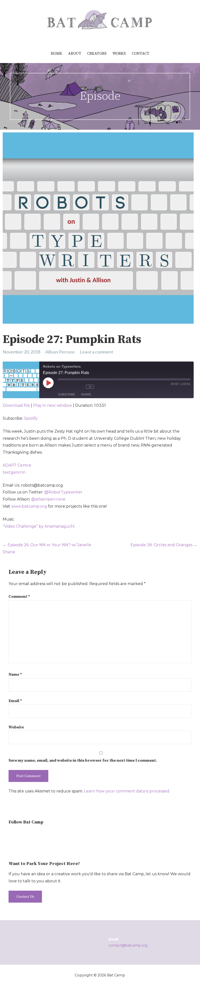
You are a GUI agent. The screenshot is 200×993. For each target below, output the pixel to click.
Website (16, 727)
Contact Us (25, 896)
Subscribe (66, 394)
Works (119, 53)
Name (15, 674)
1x (90, 386)
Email (15, 700)
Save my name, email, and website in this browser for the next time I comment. (83, 760)
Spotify (31, 418)
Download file (16, 405)
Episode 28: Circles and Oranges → (163, 545)
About (74, 53)
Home (56, 53)
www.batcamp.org (29, 506)
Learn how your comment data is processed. (127, 791)
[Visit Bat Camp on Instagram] (12, 834)
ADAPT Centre (17, 465)
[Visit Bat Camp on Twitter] (21, 834)
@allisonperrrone (48, 499)
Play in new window (52, 405)
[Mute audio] (65, 387)
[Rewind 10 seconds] (79, 387)
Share (86, 394)
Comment (19, 596)
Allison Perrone (60, 351)
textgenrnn (14, 472)
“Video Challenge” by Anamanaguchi (38, 526)
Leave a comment (96, 351)
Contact (140, 53)
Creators (97, 53)
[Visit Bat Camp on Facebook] (30, 834)
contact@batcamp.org (128, 945)
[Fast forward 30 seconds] (104, 387)
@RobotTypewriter (63, 492)
